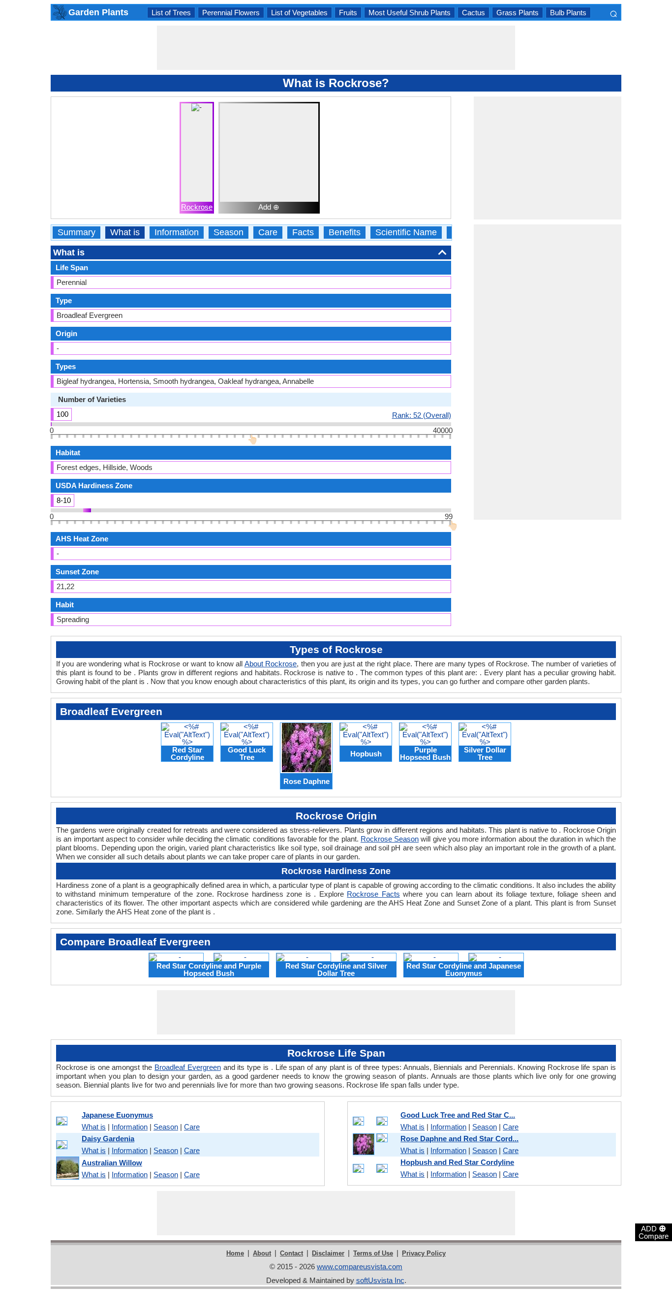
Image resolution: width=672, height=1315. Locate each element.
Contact (291, 1253)
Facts (303, 232)
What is (125, 232)
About (262, 1253)
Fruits (348, 12)
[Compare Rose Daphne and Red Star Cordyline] (375, 1144)
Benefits (345, 232)
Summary (76, 232)
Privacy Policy (424, 1253)
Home (235, 1253)
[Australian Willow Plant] (67, 1169)
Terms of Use (373, 1253)
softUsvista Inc (380, 1280)
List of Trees (171, 12)
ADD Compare (654, 1231)
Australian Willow (112, 1162)
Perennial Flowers (231, 12)
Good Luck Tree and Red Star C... (457, 1115)
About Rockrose (270, 663)
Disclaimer (328, 1253)
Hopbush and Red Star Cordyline (457, 1162)
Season (229, 232)
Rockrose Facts (373, 894)
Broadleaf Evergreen (187, 1067)
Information (176, 232)
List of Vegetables (299, 12)
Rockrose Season (390, 839)
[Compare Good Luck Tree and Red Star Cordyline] (375, 1121)
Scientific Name (406, 232)
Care (267, 232)
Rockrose (197, 207)
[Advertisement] (336, 48)
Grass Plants (517, 12)
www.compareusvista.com (359, 1266)
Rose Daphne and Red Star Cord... (459, 1138)
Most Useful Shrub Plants (409, 12)
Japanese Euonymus (117, 1115)
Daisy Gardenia (108, 1138)
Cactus (473, 12)
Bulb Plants (568, 12)
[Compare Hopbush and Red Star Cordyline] (375, 1168)
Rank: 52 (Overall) (421, 415)
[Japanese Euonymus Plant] (67, 1121)
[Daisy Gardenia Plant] (67, 1144)
